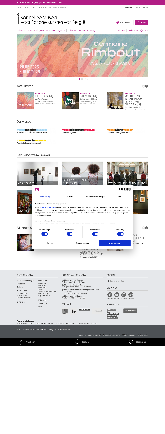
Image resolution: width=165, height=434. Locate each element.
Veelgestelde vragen (25, 280)
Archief (40, 290)
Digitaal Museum (44, 296)
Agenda (61, 30)
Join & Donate (125, 23)
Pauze (87, 79)
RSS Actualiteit (112, 316)
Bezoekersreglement (24, 297)
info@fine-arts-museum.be (87, 323)
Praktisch (20, 30)
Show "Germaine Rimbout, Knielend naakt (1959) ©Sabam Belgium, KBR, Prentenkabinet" (79, 79)
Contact (26, 7)
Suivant (146, 86)
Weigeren (50, 243)
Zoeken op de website (50, 7)
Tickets (143, 23)
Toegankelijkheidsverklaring (111, 335)
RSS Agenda (111, 310)
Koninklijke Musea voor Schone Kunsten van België (17, 14)
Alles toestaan (114, 243)
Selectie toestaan (82, 243)
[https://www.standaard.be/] (97, 311)
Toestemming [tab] (44, 197)
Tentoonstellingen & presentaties (41, 30)
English (145, 7)
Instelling (91, 30)
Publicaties (42, 285)
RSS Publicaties (112, 318)
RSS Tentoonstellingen (113, 313)
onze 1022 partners (48, 207)
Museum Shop (22, 295)
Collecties (72, 30)
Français (137, 7)
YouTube (116, 298)
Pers (33, 7)
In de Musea (22, 290)
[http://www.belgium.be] (73, 311)
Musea (82, 30)
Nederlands (128, 7)
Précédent (143, 86)
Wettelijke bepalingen (128, 335)
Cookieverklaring (143, 335)
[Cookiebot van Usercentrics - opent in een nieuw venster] (121, 189)
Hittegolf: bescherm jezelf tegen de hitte (134, 238)
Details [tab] (70, 197)
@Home (144, 30)
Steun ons (42, 303)
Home (19, 7)
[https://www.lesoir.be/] (84, 309)
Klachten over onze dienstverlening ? (89, 335)
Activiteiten (25, 86)
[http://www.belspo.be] (65, 311)
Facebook (110, 298)
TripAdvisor (130, 298)
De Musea (24, 121)
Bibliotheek (42, 283)
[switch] (70, 234)
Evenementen (41, 7)
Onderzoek (133, 30)
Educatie (121, 30)
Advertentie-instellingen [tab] (95, 197)
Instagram (124, 298)
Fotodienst (42, 287)
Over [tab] (120, 197)
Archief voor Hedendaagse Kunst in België (47, 293)
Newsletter (132, 311)
